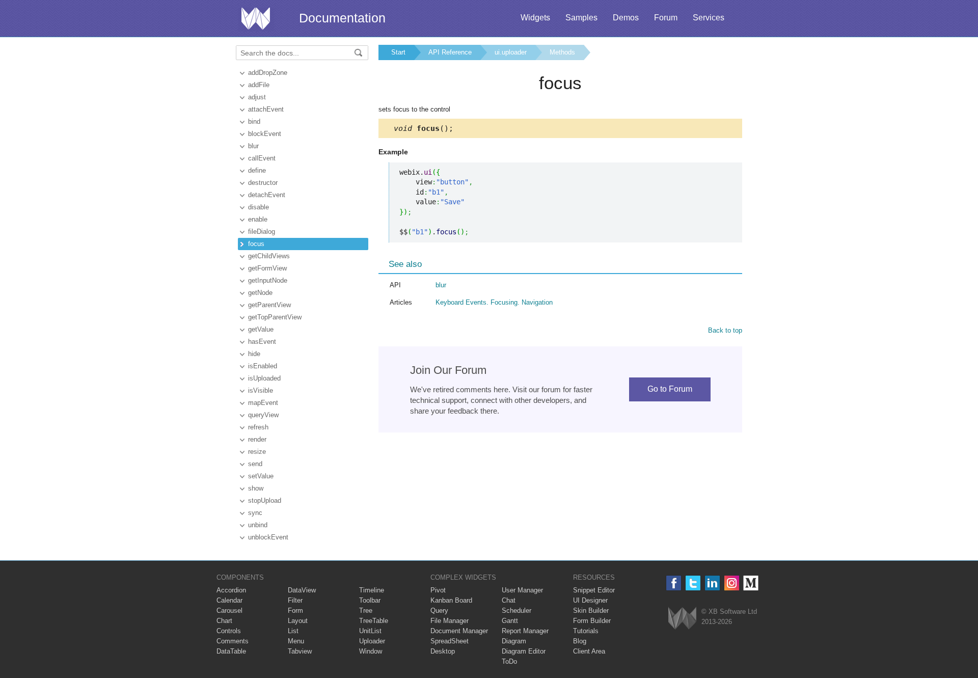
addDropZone (267, 72)
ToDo (509, 661)
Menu (296, 641)
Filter (295, 600)
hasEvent (262, 341)
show (255, 488)
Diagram (514, 641)
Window (370, 651)
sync (255, 513)
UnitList (370, 631)
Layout (298, 621)
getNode (260, 292)
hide (254, 354)
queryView (263, 415)
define (257, 170)
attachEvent (266, 109)
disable (258, 207)
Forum (665, 17)
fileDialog (261, 231)
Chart (224, 621)
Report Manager (525, 631)
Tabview (300, 651)
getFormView (267, 268)
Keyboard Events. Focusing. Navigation (494, 302)
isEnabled (262, 366)
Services (708, 17)
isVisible (260, 390)
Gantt (510, 621)
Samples (581, 17)
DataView (302, 590)
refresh (258, 427)
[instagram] (732, 583)
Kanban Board (451, 600)
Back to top (725, 330)
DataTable (231, 651)
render (257, 439)
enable (257, 219)
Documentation (342, 18)
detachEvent (266, 195)
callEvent (262, 158)
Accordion (231, 590)
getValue (261, 329)
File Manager (449, 621)
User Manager (522, 590)
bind (254, 121)
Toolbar (370, 600)
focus (256, 244)
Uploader (372, 641)
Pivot (438, 590)
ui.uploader (511, 52)
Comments (232, 641)
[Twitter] (693, 583)
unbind (257, 525)
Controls (228, 631)
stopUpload (264, 500)
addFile (258, 85)
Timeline (371, 590)
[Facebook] (674, 583)
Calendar (229, 600)
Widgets (535, 17)
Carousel (229, 610)
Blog (579, 641)
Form (295, 610)
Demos (626, 17)
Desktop (442, 651)
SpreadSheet (449, 641)
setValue (261, 476)
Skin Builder (591, 610)
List (293, 631)
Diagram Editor (524, 651)
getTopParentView (275, 317)
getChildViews (269, 256)
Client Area (589, 651)
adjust (257, 97)
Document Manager (459, 631)
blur (253, 146)
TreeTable (373, 621)
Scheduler (516, 610)
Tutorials (586, 631)
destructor (263, 182)
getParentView (269, 305)
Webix (682, 618)
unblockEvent (268, 537)
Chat (508, 600)
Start (398, 52)
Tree (365, 610)
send (255, 464)
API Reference (450, 52)
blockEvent (264, 134)
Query (439, 610)
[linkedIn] (712, 583)
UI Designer (590, 600)
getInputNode (267, 280)
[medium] (751, 583)
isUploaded (264, 378)
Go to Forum (669, 389)
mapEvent (263, 402)
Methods (562, 52)
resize (257, 451)
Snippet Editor (594, 590)
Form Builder (592, 621)
